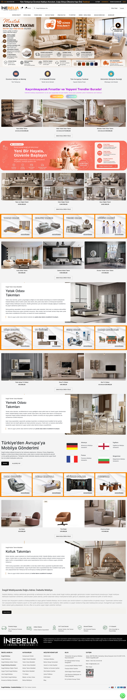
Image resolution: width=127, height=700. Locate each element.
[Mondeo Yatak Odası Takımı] (105, 113)
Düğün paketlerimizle (21, 160)
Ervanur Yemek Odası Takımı (105, 270)
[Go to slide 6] (67, 65)
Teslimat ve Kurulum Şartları (51, 668)
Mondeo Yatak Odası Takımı (105, 128)
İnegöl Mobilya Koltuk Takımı (9, 662)
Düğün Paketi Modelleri (29, 659)
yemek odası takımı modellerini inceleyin (47, 428)
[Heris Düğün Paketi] (63, 186)
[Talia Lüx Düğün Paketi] (21, 186)
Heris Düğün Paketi (63, 202)
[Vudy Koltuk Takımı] (21, 255)
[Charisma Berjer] (105, 513)
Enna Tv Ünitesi (63, 382)
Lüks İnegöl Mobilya (7, 674)
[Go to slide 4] (64, 65)
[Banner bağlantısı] (16, 226)
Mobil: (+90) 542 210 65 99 (94, 660)
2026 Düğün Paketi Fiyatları (73, 671)
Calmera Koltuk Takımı (63, 270)
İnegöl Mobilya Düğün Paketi (9, 668)
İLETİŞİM (97, 1)
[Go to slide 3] (62, 65)
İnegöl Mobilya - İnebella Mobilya (11, 687)
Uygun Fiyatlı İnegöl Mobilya (9, 671)
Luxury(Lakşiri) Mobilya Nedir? (73, 665)
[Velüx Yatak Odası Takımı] (63, 113)
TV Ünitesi (25, 674)
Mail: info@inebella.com (92, 663)
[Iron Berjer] (21, 513)
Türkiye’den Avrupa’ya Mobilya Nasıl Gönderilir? (73, 656)
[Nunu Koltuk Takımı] (21, 113)
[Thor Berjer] (63, 513)
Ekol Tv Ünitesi (105, 382)
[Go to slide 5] (65, 65)
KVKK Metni (47, 677)
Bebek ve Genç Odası (29, 677)
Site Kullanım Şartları (49, 671)
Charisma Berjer (105, 529)
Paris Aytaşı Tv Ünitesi (21, 382)
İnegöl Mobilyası (5, 659)
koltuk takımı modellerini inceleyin (42, 573)
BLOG (124, 1)
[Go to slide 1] (58, 65)
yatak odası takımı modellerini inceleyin (46, 317)
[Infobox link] (15, 77)
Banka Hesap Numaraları (51, 662)
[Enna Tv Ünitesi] (63, 367)
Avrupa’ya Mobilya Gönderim (9, 680)
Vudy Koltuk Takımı (21, 270)
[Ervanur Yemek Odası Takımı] (105, 255)
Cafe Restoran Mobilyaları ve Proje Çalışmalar (73, 675)
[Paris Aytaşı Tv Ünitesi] (21, 367)
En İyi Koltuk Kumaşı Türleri (72, 679)
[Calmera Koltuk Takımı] (63, 255)
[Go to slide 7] (69, 65)
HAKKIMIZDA (105, 1)
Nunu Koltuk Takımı (21, 128)
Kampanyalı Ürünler (28, 656)
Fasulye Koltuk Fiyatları (71, 668)
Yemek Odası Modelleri (29, 665)
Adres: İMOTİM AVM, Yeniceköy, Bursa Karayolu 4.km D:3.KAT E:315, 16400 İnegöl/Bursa (105, 656)
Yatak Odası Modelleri (29, 662)
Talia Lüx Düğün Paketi (21, 202)
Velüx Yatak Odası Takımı (63, 128)
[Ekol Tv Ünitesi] (105, 367)
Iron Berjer (22, 529)
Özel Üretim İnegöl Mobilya (9, 677)
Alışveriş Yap (16, 463)
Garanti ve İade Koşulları (50, 665)
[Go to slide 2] (60, 65)
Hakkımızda (47, 656)
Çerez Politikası (48, 674)
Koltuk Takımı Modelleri (29, 668)
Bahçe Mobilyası (27, 680)
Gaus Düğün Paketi (105, 202)
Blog (45, 680)
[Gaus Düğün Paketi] (105, 186)
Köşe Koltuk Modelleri (29, 671)
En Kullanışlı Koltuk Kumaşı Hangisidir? (72, 661)
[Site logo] (10, 8)
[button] (2, 42)
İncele (5, 463)
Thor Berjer (63, 529)
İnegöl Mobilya (5, 656)
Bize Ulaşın (89, 667)
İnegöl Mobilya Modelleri (8, 665)
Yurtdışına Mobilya (49, 659)
